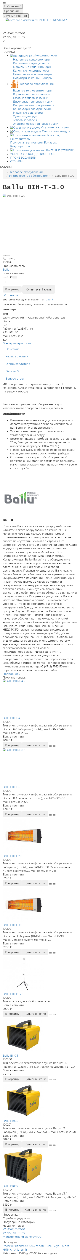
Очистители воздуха (55, 131)
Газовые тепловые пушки (30, 98)
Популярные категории (19, 1222)
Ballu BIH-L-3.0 (12, 925)
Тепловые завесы (25, 120)
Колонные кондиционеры (31, 70)
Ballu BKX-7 (10, 1186)
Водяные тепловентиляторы (32, 90)
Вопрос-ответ (15, 378)
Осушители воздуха (55, 127)
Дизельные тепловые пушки (32, 101)
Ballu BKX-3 (10, 1055)
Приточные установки (59, 150)
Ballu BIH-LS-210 (13, 994)
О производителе (18, 364)
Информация (12, 1214)
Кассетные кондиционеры (31, 63)
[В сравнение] (8, 255)
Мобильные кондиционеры (32, 67)
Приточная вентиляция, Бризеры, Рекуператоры (33, 144)
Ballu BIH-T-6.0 (12, 787)
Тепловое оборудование (36, 84)
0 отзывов (11, 295)
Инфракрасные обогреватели (33, 105)
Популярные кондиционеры (32, 78)
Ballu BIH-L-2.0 (12, 856)
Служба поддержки (16, 1218)
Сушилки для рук (25, 116)
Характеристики (17, 356)
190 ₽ (49, 299)
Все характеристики (17, 343)
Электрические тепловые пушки (35, 123)
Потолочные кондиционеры (32, 74)
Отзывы (12, 371)
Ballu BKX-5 (10, 1121)
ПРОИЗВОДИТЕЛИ (23, 157)
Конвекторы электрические (32, 109)
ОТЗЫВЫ (16, 161)
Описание (13, 349)
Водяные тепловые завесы (31, 94)
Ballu (6, 269)
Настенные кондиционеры (31, 59)
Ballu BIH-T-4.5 (12, 718)
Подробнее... (11, 674)
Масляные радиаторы (28, 112)
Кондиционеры (46, 55)
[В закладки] (4, 255)
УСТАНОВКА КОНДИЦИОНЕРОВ (32, 154)
